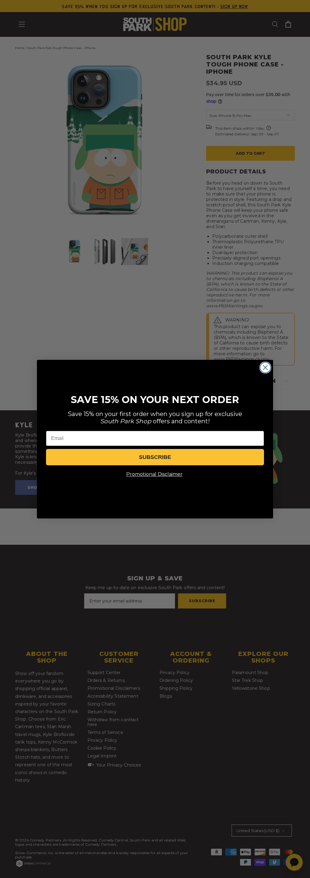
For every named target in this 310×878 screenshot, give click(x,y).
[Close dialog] (265, 367)
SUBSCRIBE (155, 457)
